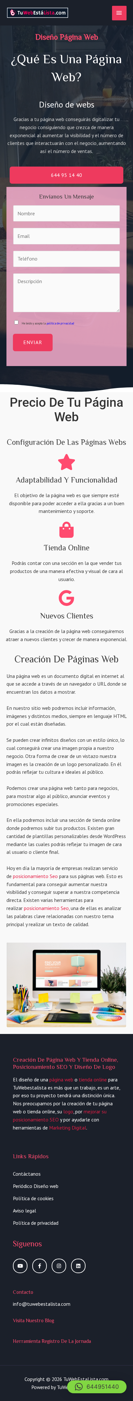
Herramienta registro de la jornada (52, 1341)
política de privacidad (60, 323)
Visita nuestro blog (33, 1320)
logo (68, 1111)
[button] (97, 1386)
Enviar (32, 342)
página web (61, 1079)
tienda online (93, 1079)
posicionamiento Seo (35, 876)
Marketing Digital (67, 1127)
